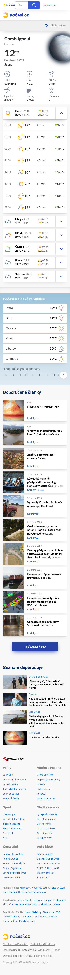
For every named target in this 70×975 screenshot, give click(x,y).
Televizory (52, 916)
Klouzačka (8, 904)
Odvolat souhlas (12, 955)
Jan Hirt (41, 784)
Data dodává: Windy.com (36, 950)
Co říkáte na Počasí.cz (15, 944)
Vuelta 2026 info (45, 775)
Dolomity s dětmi (11, 877)
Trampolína (48, 900)
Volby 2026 (8, 775)
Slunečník (61, 900)
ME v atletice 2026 (12, 828)
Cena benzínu (10, 892)
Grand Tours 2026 (46, 798)
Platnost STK (43, 877)
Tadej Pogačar (44, 789)
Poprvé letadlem (11, 859)
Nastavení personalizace (38, 955)
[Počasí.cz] (16, 15)
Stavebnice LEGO (51, 912)
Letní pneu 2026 (45, 854)
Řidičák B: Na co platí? (48, 868)
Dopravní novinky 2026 (48, 863)
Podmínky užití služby (42, 944)
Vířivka (56, 904)
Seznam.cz (49, 5)
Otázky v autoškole (46, 873)
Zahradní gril (45, 904)
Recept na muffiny (46, 819)
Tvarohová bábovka (46, 828)
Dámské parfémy (11, 916)
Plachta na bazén (33, 900)
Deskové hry (39, 916)
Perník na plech (44, 838)
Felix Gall (41, 794)
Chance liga (9, 814)
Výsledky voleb (10, 784)
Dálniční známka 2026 (48, 859)
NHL (5, 838)
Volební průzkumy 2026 (14, 779)
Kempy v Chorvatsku (13, 854)
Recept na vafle (44, 833)
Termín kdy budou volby (14, 789)
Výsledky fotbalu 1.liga (14, 819)
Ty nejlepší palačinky (47, 814)
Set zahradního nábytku (26, 904)
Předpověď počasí (40, 888)
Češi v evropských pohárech (32, 892)
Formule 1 (8, 833)
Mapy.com (25, 888)
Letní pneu (26, 916)
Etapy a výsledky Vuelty (48, 779)
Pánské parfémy (27, 921)
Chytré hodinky (10, 921)
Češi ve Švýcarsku (12, 868)
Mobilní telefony (33, 912)
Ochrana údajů (11, 950)
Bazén (20, 900)
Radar (56, 950)
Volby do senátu (11, 794)
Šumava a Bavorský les (14, 863)
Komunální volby (11, 798)
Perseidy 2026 (58, 888)
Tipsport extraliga (11, 824)
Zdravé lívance (44, 824)
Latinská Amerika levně (14, 873)
